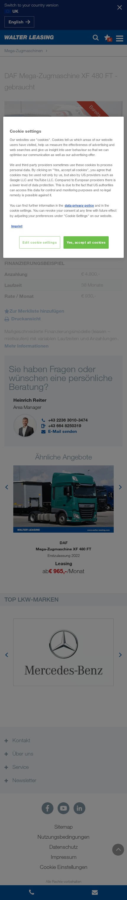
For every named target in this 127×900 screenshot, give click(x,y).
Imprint (16, 226)
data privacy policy (79, 205)
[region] (63, 187)
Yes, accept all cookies (86, 242)
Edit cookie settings (39, 242)
